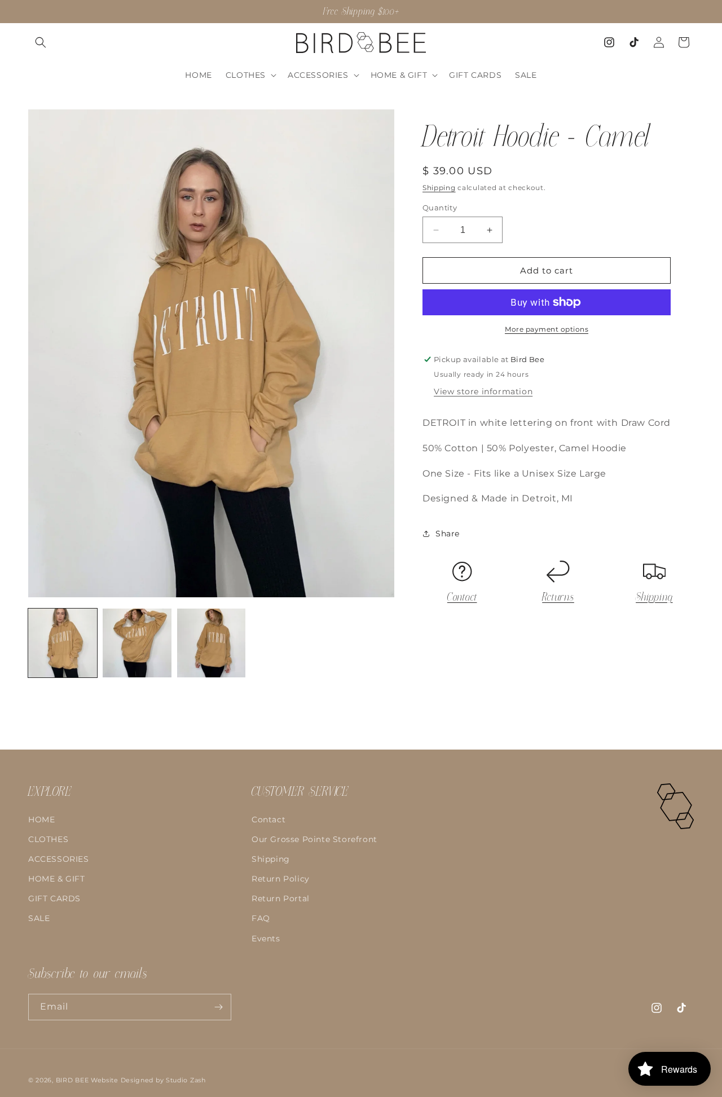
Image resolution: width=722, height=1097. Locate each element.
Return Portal (281, 899)
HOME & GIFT (56, 879)
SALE (39, 919)
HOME (41, 819)
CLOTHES (48, 839)
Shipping (439, 187)
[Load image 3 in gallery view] (211, 643)
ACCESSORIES (58, 859)
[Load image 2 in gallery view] (137, 643)
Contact (462, 597)
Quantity (439, 207)
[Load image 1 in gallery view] (62, 643)
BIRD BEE (72, 1080)
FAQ (261, 919)
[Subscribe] (218, 1007)
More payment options (546, 329)
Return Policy (281, 879)
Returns (558, 597)
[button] (40, 42)
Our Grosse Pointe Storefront (314, 839)
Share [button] (447, 533)
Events (266, 938)
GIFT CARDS (54, 899)
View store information (483, 391)
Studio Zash (186, 1080)
